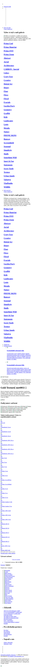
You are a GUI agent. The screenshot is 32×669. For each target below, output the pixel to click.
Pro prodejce (7, 631)
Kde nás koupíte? (8, 619)
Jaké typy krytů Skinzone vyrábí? (12, 610)
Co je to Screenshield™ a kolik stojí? (13, 612)
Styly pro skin (7, 27)
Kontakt (6, 623)
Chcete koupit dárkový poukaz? (11, 622)
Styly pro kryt (7, 190)
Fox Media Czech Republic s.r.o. (16, 656)
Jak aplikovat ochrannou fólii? (11, 618)
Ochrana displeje (8, 346)
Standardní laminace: (13, 562)
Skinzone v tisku (8, 644)
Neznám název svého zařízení (8, 553)
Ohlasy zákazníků (8, 642)
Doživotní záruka (8, 615)
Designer (3, 565)
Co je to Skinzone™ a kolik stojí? (12, 613)
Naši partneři (7, 633)
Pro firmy (6, 630)
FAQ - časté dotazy (8, 620)
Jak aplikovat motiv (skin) (10, 616)
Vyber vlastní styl (8, 29)
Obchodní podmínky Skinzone (8, 655)
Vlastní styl (6, 344)
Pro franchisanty (8, 634)
